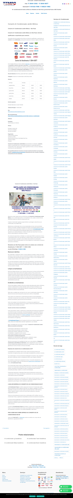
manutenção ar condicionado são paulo (62, 448)
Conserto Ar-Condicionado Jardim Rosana (62, 36)
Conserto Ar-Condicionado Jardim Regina (62, 89)
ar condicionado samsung (59, 361)
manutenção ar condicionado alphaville (61, 381)
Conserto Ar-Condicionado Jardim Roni (62, 42)
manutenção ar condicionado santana (61, 437)
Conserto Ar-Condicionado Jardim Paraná (62, 268)
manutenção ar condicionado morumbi (61, 421)
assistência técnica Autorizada (18, 152)
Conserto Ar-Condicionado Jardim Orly (61, 301)
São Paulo (28, 63)
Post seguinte (46, 428)
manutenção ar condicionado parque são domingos (61, 426)
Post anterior (5, 428)
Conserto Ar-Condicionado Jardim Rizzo (62, 53)
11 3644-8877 (43, 3)
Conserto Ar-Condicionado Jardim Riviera (62, 55)
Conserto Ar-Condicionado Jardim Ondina (62, 309)
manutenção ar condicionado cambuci (61, 391)
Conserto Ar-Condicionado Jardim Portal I (62, 164)
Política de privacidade (6, 480)
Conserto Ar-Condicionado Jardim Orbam (62, 307)
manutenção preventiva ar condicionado (60, 454)
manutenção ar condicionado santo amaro (61, 439)
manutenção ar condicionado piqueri (60, 433)
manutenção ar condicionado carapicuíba (61, 393)
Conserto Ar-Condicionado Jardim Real (61, 110)
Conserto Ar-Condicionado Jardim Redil (62, 91)
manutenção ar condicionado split (62, 444)
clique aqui (22, 417)
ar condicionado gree (58, 358)
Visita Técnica (5, 479)
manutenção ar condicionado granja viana (61, 403)
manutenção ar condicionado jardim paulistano (60, 412)
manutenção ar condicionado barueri (60, 389)
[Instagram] (64, 3)
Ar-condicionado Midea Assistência (13, 443)
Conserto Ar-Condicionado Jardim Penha (62, 232)
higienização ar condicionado (61, 370)
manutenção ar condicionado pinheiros (61, 431)
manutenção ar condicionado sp (60, 442)
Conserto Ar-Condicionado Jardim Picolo (62, 199)
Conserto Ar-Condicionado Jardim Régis (62, 87)
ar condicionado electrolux (59, 354)
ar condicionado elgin (58, 356)
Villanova (61, 457)
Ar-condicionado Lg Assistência (12, 438)
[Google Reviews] (66, 3)
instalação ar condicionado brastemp (61, 372)
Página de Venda (50, 493)
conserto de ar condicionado (34, 361)
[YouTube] (68, 3)
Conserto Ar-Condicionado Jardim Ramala (62, 115)
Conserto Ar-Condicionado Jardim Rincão (62, 67)
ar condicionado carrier (59, 351)
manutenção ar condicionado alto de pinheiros (60, 387)
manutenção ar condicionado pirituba (61, 435)
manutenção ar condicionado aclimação (61, 377)
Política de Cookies (40, 496)
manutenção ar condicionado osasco (61, 423)
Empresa (4, 476)
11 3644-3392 (33, 3)
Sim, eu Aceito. (32, 496)
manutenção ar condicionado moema (60, 418)
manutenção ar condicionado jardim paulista (60, 408)
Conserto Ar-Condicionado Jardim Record (62, 101)
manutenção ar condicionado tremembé (61, 451)
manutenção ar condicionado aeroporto (61, 379)
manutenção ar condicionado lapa (60, 416)
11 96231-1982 (22, 249)
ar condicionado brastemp (59, 349)
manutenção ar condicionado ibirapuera (61, 405)
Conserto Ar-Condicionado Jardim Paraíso (62, 270)
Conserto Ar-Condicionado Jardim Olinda (62, 314)
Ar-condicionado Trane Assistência (36, 438)
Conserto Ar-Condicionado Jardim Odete (62, 316)
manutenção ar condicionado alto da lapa (61, 383)
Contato (3, 478)
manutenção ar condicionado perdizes (61, 428)
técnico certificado (26, 314)
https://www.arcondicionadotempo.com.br (16, 111)
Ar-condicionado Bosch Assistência (36, 443)
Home (3, 475)
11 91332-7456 (34, 6)
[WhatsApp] (70, 3)
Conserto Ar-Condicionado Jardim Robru (62, 51)
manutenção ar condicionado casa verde (61, 395)
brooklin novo (57, 363)
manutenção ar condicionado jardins (60, 414)
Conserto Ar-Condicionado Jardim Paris (62, 266)
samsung (56, 457)
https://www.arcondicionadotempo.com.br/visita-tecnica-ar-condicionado (23, 115)
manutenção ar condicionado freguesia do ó (61, 401)
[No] (71, 495)
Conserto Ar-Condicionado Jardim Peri (61, 223)
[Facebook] (62, 3)
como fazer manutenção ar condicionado (60, 367)
